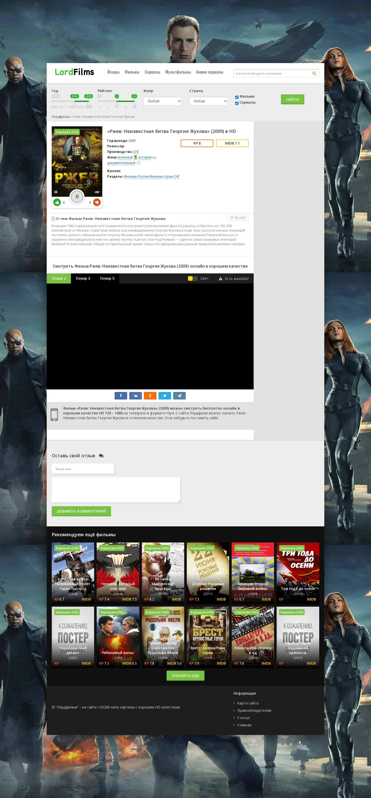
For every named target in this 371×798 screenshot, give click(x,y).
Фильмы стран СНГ (165, 176)
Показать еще (185, 675)
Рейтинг (105, 90)
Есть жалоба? (237, 278)
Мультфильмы (178, 72)
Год (55, 90)
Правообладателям (254, 710)
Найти (292, 99)
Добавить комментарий (81, 511)
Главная (244, 725)
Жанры (113, 72)
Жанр (148, 90)
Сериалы (152, 72)
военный (125, 157)
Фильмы (132, 72)
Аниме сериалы (209, 72)
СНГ (136, 151)
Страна (196, 90)
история (144, 157)
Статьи (243, 717)
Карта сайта (247, 703)
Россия (143, 176)
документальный (121, 162)
